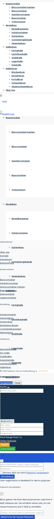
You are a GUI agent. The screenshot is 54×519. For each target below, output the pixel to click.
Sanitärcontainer (21, 14)
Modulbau (11, 25)
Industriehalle (7, 360)
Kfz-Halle (5, 352)
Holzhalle (16, 65)
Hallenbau (11, 47)
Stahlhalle (17, 57)
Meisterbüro (6, 332)
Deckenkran (18, 75)
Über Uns (10, 90)
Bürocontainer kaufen (23, 7)
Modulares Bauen (9, 325)
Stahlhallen (6, 356)
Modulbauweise (20, 29)
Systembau (18, 36)
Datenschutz (7, 262)
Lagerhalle (17, 61)
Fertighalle (17, 50)
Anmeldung (7, 476)
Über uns (4, 252)
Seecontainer (7, 294)
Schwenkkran (19, 83)
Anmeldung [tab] (12, 454)
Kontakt (4, 255)
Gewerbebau (18, 43)
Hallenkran (11, 68)
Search (5, 444)
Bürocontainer (19, 11)
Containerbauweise (10, 328)
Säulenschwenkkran (22, 86)
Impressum (6, 259)
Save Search (8, 448)
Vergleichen (6, 382)
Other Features (8, 440)
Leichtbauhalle (19, 54)
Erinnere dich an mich (14, 472)
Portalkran (17, 79)
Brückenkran (18, 72)
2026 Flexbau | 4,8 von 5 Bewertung (18, 371)
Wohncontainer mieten (12, 286)
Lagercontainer (8, 297)
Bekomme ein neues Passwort (17, 516)
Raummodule (13, 3)
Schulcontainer (20, 32)
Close (17, 382)
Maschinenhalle (8, 349)
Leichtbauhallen (8, 363)
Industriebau (6, 318)
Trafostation (18, 21)
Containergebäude (22, 39)
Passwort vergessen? (37, 472)
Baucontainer (19, 18)
